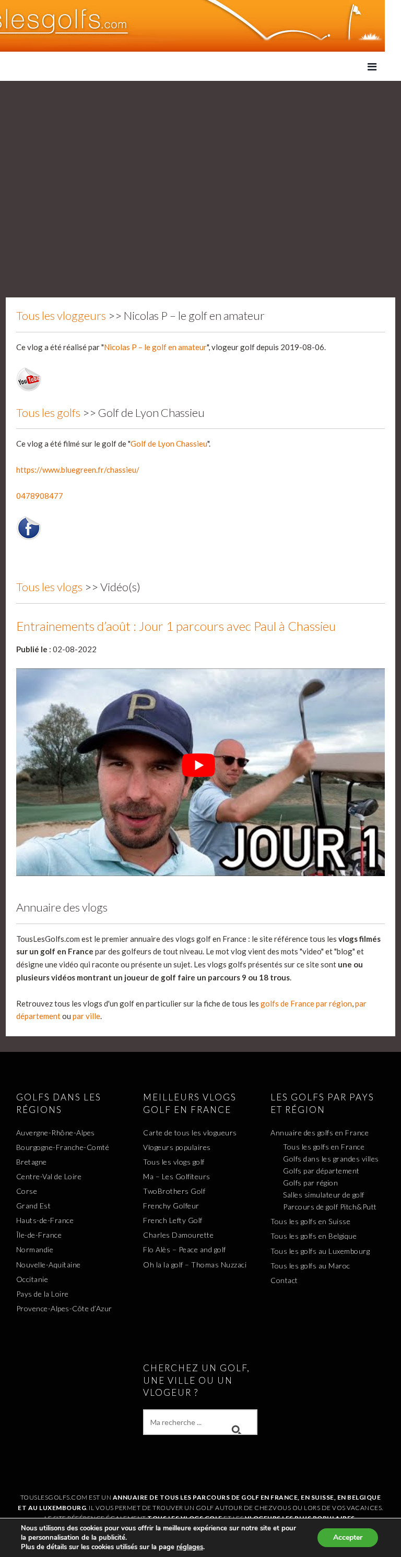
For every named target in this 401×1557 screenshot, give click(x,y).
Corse (27, 1191)
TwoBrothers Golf (174, 1191)
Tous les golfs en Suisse (310, 1221)
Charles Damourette (178, 1234)
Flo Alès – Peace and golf (184, 1249)
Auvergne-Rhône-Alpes (55, 1132)
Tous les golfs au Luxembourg (320, 1251)
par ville (86, 1016)
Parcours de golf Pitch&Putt (330, 1206)
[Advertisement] (200, 159)
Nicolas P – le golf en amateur (155, 347)
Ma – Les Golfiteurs (176, 1176)
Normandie (35, 1249)
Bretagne (31, 1161)
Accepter (347, 1537)
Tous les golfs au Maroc (310, 1265)
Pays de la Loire (42, 1293)
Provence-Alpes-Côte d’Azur (64, 1308)
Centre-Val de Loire (49, 1176)
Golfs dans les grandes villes (331, 1158)
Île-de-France (39, 1234)
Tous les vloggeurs (61, 315)
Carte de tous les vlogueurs (190, 1132)
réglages (189, 1547)
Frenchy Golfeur (171, 1205)
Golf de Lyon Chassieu (169, 443)
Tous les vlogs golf (174, 1161)
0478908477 (39, 495)
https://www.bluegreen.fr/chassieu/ (77, 469)
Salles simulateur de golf (323, 1194)
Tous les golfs (48, 412)
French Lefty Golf (173, 1220)
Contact (284, 1280)
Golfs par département (321, 1170)
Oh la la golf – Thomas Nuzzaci (194, 1264)
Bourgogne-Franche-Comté (63, 1147)
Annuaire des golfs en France (319, 1132)
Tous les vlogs (49, 587)
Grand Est (33, 1205)
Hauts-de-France (45, 1220)
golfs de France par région (306, 1003)
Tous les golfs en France (323, 1146)
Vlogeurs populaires (177, 1147)
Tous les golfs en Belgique (313, 1235)
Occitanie (32, 1279)
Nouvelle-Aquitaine (48, 1264)
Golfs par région (310, 1182)
